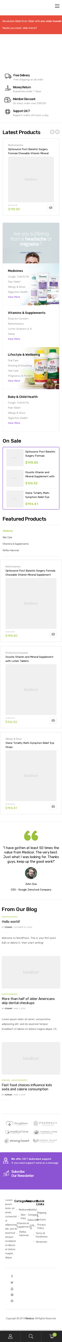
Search (31, 1336)
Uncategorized (10, 917)
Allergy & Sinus (14, 739)
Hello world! (11, 922)
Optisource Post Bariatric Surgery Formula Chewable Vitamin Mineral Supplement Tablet (28, 151)
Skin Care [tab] (7, 537)
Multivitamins (15, 145)
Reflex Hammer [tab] (11, 550)
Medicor (29, 1318)
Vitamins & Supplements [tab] (16, 543)
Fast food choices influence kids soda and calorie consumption (27, 1087)
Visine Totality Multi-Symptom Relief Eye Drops (37, 497)
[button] (31, 253)
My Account (10, 1336)
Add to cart (50, 207)
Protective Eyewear (17, 652)
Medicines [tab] (8, 530)
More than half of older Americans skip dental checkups (28, 1001)
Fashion (6, 1080)
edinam (8, 927)
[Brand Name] (16, 1123)
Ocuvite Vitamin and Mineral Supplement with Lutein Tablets (40, 476)
